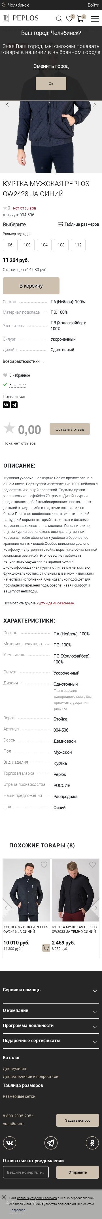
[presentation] (7, 908)
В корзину (31, 286)
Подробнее (17, 1210)
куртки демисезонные (55, 603)
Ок (51, 83)
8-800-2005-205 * (18, 1116)
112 (78, 245)
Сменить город (51, 66)
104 (44, 245)
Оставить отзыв (70, 429)
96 (10, 245)
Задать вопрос (77, 1120)
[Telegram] (14, 404)
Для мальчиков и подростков (30, 1076)
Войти (93, 5)
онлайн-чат (13, 1124)
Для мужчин (14, 1068)
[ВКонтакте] (6, 404)
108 (61, 245)
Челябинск (18, 5)
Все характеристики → (23, 361)
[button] (7, 105)
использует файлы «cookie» (37, 1198)
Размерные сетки (19, 1096)
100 (27, 245)
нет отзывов (24, 208)
